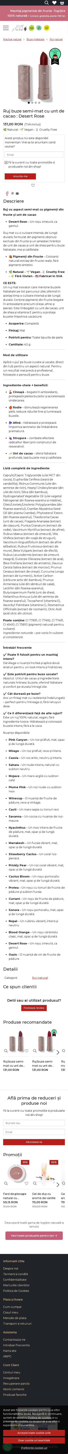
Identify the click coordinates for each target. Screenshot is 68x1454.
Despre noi (10, 1268)
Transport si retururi (17, 1323)
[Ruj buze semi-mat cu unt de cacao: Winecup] (16, 1041)
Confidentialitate (15, 1279)
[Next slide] (58, 1052)
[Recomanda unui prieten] (18, 193)
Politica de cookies (39, 1417)
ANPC (7, 1356)
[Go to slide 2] (32, 103)
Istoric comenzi (13, 1389)
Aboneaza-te (34, 1142)
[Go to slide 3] (36, 103)
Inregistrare (11, 1378)
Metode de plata (14, 1318)
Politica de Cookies (16, 1291)
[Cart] (62, 3)
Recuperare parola (16, 1383)
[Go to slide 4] (39, 103)
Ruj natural (56, 39)
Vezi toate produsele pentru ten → (34, 1235)
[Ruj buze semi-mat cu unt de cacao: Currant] (45, 1041)
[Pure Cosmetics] (31, 28)
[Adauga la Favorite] (34, 185)
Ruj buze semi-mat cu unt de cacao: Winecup (14, 1064)
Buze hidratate (35, 39)
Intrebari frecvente (16, 1345)
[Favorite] (54, 3)
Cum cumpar (12, 1307)
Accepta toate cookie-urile (34, 1432)
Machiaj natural (12, 39)
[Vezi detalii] (6, 1051)
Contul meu (11, 1372)
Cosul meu (10, 1312)
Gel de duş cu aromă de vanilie (43, 1196)
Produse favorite (15, 1394)
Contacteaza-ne (14, 1339)
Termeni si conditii (15, 1274)
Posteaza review (34, 1007)
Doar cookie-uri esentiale (34, 1440)
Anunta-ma (20, 176)
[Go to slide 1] (29, 103)
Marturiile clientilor (16, 1285)
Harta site (9, 1351)
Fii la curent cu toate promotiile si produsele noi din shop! (31, 164)
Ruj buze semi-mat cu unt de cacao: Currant (42, 1064)
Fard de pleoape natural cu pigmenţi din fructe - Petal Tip (15, 1196)
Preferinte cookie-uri (34, 1447)
